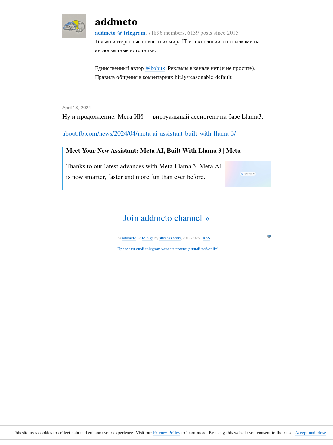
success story (170, 238)
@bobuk (155, 68)
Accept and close (310, 432)
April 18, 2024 (76, 107)
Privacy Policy (166, 432)
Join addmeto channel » (166, 217)
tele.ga (147, 238)
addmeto (116, 21)
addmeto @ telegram (120, 32)
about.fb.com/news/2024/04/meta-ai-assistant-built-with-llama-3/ (149, 133)
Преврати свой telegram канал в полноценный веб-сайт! (167, 248)
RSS (206, 238)
